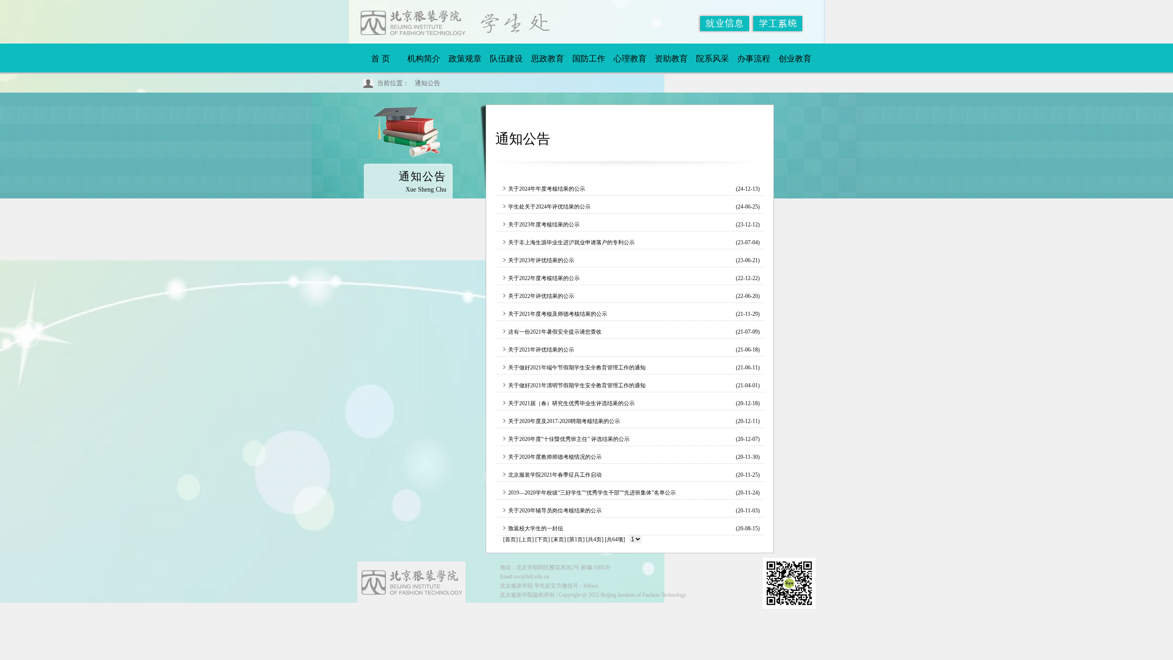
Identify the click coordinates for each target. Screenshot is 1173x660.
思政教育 (547, 58)
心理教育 (630, 58)
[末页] (558, 539)
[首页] (510, 539)
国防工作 (588, 58)
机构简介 (423, 58)
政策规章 (465, 58)
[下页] (542, 539)
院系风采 (712, 58)
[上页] (526, 539)
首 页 (380, 58)
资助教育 (671, 58)
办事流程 (753, 58)
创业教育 (794, 58)
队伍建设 (506, 58)
